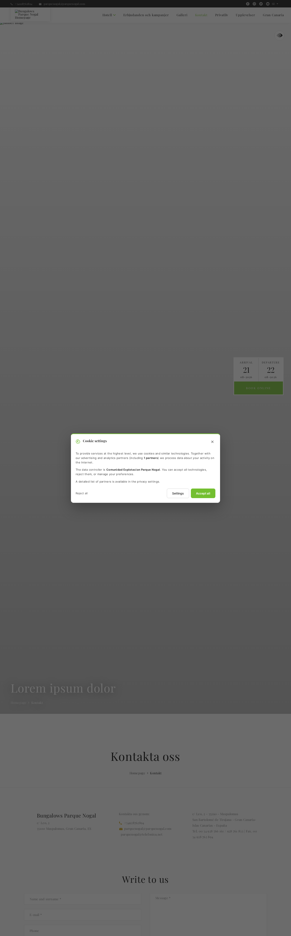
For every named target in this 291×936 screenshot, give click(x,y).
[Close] (212, 442)
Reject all (82, 493)
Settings (178, 493)
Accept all (203, 493)
